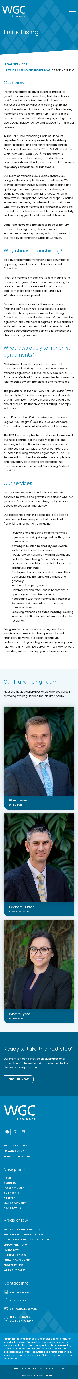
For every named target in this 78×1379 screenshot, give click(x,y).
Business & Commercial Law (28, 69)
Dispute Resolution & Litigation (27, 1239)
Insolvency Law (15, 1255)
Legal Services (15, 64)
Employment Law (15, 1244)
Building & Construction (22, 1229)
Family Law (11, 1250)
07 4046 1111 (18, 1300)
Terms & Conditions (17, 1156)
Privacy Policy (14, 1150)
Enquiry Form (19, 1292)
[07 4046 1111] (6, 1300)
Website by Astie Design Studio (39, 1375)
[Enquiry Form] (6, 1292)
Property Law (13, 1265)
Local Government (17, 1260)
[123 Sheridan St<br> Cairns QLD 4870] (6, 1319)
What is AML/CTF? (15, 1145)
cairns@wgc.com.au (24, 1309)
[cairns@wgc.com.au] (6, 1308)
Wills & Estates (15, 1270)
